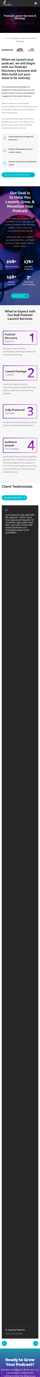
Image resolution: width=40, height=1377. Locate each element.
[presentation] (4, 1343)
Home (6, 38)
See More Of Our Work (13, 498)
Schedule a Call (18, 296)
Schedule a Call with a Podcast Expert (17, 175)
